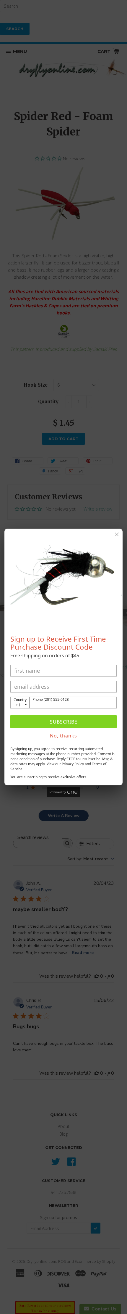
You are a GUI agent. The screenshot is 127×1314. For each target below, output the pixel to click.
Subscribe (63, 722)
